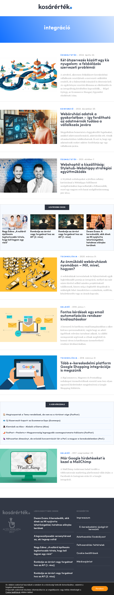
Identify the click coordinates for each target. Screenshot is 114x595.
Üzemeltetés (68, 55)
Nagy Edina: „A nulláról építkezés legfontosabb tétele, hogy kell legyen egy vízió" (14, 237)
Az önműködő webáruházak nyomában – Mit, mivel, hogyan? (83, 265)
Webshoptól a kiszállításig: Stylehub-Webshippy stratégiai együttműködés (86, 168)
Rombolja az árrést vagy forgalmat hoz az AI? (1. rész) (70, 234)
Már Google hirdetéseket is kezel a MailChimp (82, 459)
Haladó (65, 307)
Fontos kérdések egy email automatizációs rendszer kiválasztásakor (82, 315)
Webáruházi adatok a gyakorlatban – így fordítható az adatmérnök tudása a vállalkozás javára (85, 119)
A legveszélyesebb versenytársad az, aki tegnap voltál (52, 537)
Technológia (68, 257)
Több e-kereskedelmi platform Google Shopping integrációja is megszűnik (85, 366)
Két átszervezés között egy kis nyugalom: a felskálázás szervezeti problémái (84, 63)
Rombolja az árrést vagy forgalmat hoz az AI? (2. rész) (42, 234)
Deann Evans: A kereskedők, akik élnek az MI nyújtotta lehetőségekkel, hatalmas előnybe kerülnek (52, 523)
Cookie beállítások (13, 592)
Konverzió (67, 109)
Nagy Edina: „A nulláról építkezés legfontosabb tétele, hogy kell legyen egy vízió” (52, 550)
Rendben (100, 589)
